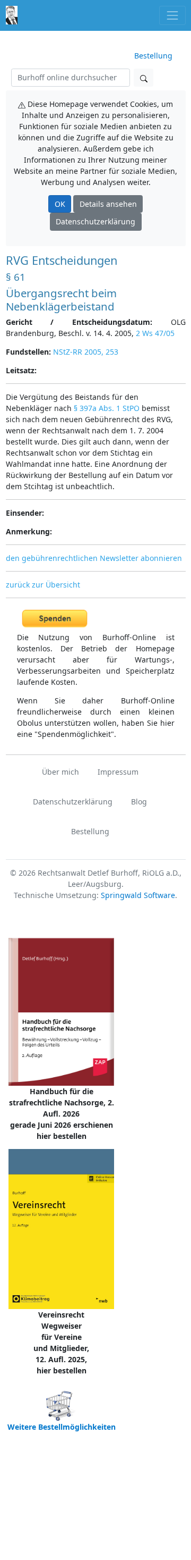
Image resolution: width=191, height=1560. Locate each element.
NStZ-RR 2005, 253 (85, 352)
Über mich (60, 772)
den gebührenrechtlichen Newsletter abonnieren (94, 558)
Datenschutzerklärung (95, 221)
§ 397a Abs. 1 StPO (107, 408)
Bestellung (153, 56)
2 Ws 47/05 (155, 333)
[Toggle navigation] (172, 15)
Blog (139, 801)
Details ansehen (108, 204)
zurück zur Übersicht (43, 585)
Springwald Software (138, 895)
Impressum (118, 772)
